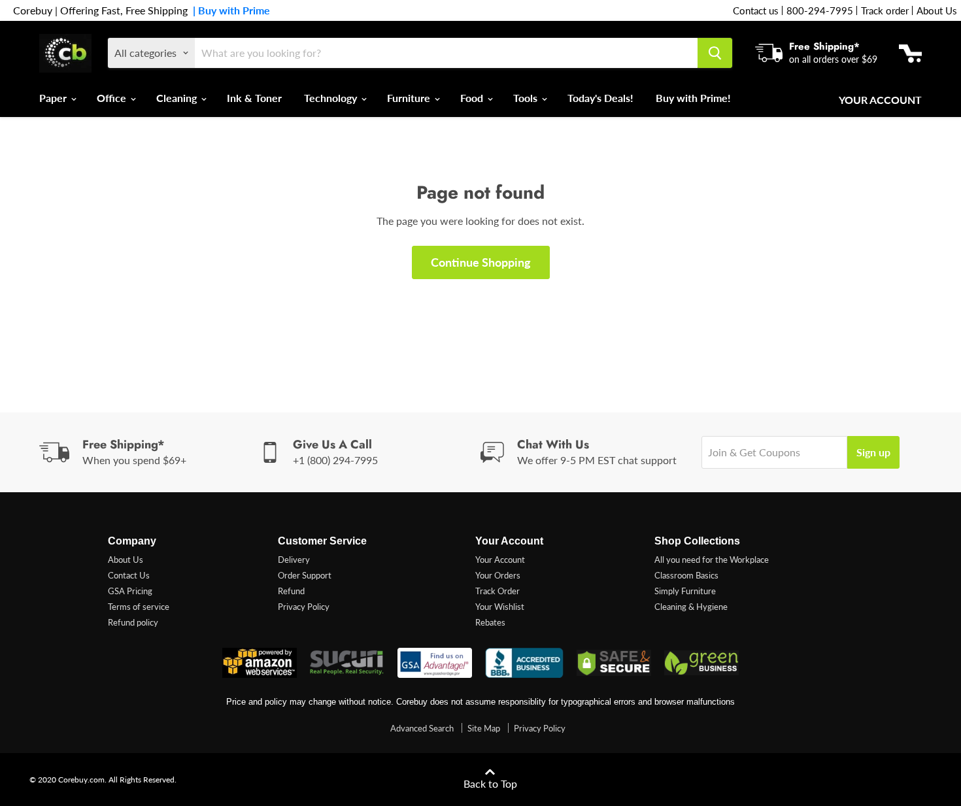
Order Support (304, 575)
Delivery (294, 559)
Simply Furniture (685, 591)
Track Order (497, 591)
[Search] (715, 53)
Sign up (873, 452)
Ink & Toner (254, 98)
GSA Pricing (130, 591)
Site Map (483, 728)
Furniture (410, 98)
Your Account (880, 100)
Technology (332, 98)
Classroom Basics (686, 575)
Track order (885, 10)
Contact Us (129, 575)
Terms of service (138, 606)
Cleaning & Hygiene (691, 606)
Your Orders (497, 575)
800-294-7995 (819, 10)
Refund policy (133, 622)
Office (113, 98)
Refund (291, 591)
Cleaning (177, 98)
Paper (54, 98)
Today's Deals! (600, 98)
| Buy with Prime (229, 10)
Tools (526, 98)
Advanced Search (422, 728)
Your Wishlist (499, 606)
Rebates (490, 622)
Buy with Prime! (693, 98)
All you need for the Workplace (711, 559)
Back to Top (490, 783)
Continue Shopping (481, 262)
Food (473, 98)
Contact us (756, 10)
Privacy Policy (303, 606)
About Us (937, 10)
